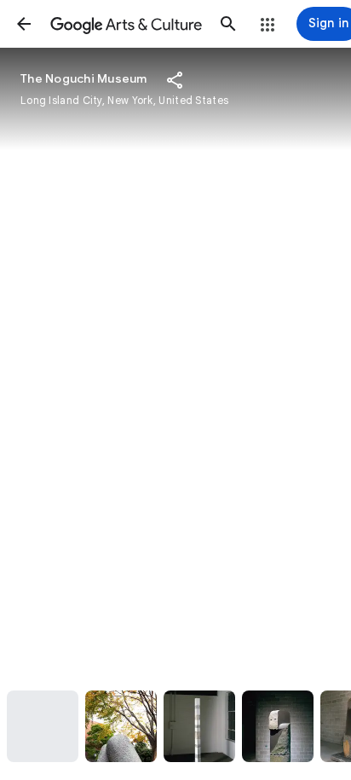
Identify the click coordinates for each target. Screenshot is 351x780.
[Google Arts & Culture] (126, 24)
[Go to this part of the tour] (42, 726)
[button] (23, 23)
